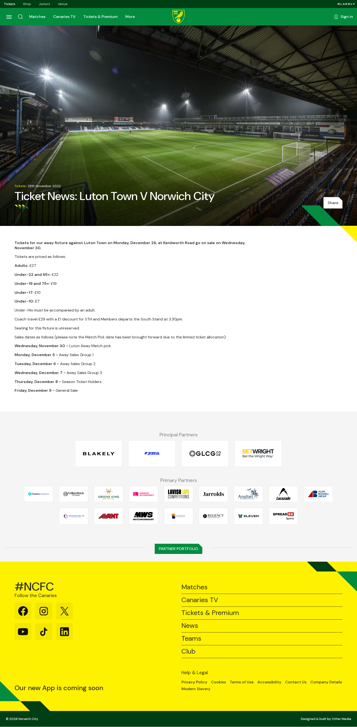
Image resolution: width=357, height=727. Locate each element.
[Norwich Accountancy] (143, 494)
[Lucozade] (283, 494)
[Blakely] (346, 4)
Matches (37, 16)
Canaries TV (64, 16)
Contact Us (295, 682)
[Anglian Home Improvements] (248, 494)
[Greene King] (108, 494)
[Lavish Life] (178, 494)
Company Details (326, 682)
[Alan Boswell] (318, 494)
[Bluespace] (178, 516)
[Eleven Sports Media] (248, 516)
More (130, 16)
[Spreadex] (283, 516)
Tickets (9, 4)
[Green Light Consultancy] (205, 454)
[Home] (178, 16)
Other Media (341, 719)
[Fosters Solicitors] (38, 494)
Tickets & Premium (100, 16)
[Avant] (108, 516)
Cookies (218, 682)
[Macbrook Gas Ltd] (73, 516)
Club (188, 651)
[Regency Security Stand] (213, 516)
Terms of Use (242, 682)
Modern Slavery (195, 689)
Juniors (44, 4)
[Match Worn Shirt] (143, 516)
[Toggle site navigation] (8, 16)
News (189, 626)
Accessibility (269, 682)
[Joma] (152, 454)
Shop (27, 4)
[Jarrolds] (213, 494)
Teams (191, 638)
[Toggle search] (20, 16)
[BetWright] (258, 454)
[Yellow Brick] (73, 494)
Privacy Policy (194, 682)
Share (333, 202)
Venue (63, 4)
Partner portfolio (178, 548)
